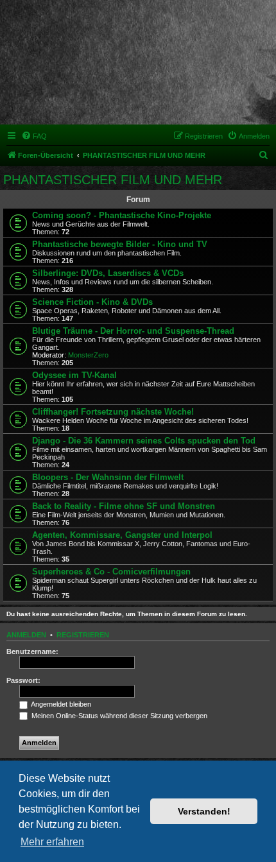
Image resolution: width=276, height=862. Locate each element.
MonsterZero (88, 355)
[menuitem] (34, 136)
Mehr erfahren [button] (52, 841)
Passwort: (23, 680)
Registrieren (82, 635)
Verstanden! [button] (204, 811)
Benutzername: (32, 651)
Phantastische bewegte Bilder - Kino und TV (119, 244)
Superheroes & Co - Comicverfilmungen (111, 571)
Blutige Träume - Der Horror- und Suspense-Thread (133, 331)
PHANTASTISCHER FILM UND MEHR (112, 180)
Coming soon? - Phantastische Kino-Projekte (121, 215)
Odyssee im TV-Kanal (74, 375)
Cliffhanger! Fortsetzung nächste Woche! (113, 412)
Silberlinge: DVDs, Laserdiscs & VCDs (108, 273)
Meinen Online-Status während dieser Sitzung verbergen (118, 716)
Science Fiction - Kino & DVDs (92, 302)
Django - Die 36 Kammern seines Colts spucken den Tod (143, 440)
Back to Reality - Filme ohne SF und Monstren (123, 506)
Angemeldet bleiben (60, 704)
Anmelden (26, 635)
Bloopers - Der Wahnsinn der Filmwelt (108, 477)
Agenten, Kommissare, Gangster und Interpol (122, 535)
